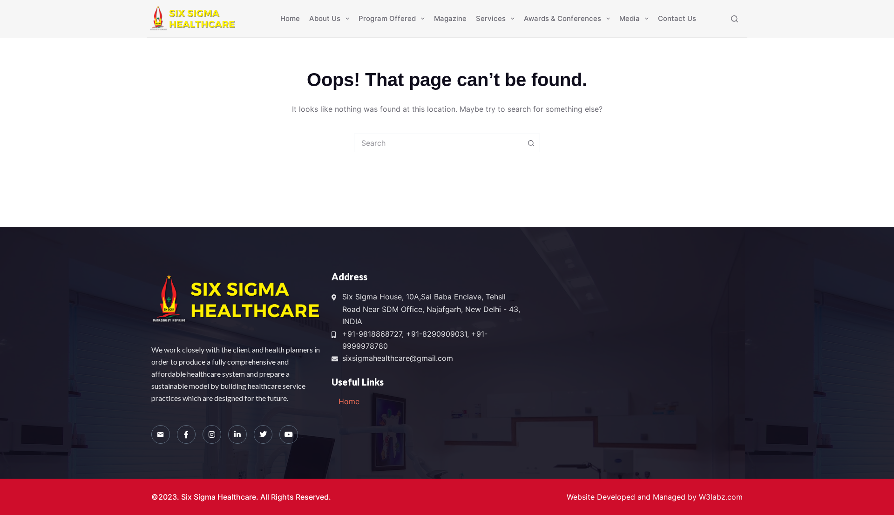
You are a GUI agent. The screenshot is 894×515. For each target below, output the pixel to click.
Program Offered (387, 18)
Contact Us (677, 18)
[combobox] (438, 143)
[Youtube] (288, 434)
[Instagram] (212, 434)
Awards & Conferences (562, 18)
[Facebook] (186, 434)
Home (290, 18)
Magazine (450, 18)
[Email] (160, 434)
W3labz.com (721, 496)
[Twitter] (263, 434)
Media (629, 18)
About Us (324, 18)
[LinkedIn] (237, 434)
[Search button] (531, 143)
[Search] (734, 18)
